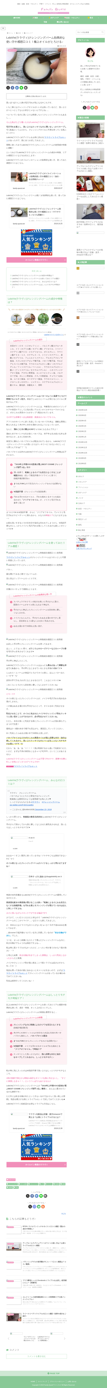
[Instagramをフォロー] (34, 1206)
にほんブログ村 (82, 542)
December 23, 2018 (43, 809)
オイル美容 (24, 1184)
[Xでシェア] (8, 88)
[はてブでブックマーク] (17, 88)
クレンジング (34, 1184)
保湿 (63, 1184)
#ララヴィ (35, 802)
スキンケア (12, 1179)
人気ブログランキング (84, 548)
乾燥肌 (57, 1184)
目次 (34, 271)
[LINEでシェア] (21, 88)
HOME (33, 1381)
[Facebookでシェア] (12, 88)
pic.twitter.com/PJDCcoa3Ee (22, 805)
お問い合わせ (72, 1381)
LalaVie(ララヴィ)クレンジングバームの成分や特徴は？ (33, 275)
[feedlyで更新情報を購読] (39, 1206)
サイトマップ (42, 1381)
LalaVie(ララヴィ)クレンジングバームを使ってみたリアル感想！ (36, 278)
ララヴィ (49, 1184)
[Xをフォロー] (30, 1206)
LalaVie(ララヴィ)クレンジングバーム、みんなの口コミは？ (34, 281)
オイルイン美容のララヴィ (36, 260)
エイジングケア (13, 1184)
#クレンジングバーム (51, 802)
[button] (26, 88)
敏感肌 (10, 1187)
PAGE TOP (54, 1373)
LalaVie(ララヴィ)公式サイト (53, 334)
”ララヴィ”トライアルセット (18, 557)
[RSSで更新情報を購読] (43, 1206)
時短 (17, 1187)
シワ (42, 1184)
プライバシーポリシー (57, 1381)
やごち (90, 61)
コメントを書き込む (36, 1356)
